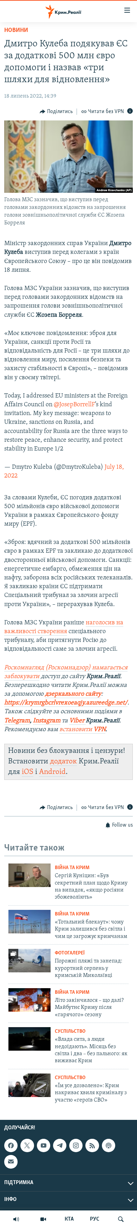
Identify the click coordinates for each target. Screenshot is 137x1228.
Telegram (17, 721)
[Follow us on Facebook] (11, 1145)
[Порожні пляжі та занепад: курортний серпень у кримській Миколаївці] (29, 960)
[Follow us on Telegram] (59, 1145)
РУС (94, 1219)
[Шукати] (120, 1219)
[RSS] (92, 1145)
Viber (77, 721)
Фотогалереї (70, 953)
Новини (16, 30)
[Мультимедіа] (43, 1219)
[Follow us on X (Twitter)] (27, 1145)
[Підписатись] (11, 1161)
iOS (27, 772)
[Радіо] (16, 1219)
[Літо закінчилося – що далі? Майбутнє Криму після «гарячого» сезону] (29, 1000)
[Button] (56, 111)
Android (52, 772)
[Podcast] (108, 1145)
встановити (82, 730)
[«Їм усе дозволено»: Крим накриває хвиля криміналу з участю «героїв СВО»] (29, 1085)
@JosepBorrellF (74, 405)
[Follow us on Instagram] (76, 1145)
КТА (69, 1219)
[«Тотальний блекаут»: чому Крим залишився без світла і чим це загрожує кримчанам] (29, 921)
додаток (63, 761)
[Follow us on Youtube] (43, 1145)
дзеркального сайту (73, 694)
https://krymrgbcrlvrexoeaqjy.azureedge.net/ (66, 703)
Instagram (46, 721)
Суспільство (70, 1031)
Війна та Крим (72, 868)
